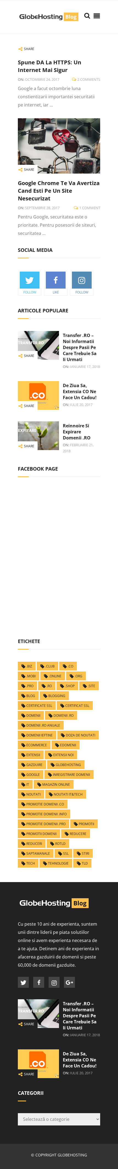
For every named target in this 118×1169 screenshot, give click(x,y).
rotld (60, 843)
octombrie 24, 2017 (42, 79)
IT (27, 784)
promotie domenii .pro (46, 824)
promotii (86, 824)
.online (55, 676)
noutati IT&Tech (68, 794)
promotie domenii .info (46, 814)
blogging (56, 695)
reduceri (34, 843)
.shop (70, 686)
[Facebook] (38, 982)
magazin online (56, 784)
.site (91, 686)
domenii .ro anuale (43, 725)
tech (30, 863)
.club (50, 666)
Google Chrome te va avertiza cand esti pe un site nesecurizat (59, 190)
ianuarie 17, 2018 (85, 366)
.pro (29, 686)
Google (33, 774)
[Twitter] (23, 982)
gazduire (34, 764)
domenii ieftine (39, 735)
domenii (33, 715)
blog (30, 695)
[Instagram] (54, 982)
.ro (49, 686)
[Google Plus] (69, 982)
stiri (85, 853)
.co (70, 666)
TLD (85, 863)
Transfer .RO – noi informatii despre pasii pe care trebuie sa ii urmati (80, 347)
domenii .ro (64, 715)
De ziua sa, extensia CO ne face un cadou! (80, 391)
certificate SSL (39, 705)
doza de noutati (80, 735)
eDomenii (68, 745)
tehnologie (58, 863)
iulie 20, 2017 (81, 404)
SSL (66, 853)
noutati (33, 794)
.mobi (31, 676)
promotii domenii (41, 833)
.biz (29, 666)
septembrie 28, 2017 (42, 207)
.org (78, 676)
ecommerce (36, 745)
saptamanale (38, 853)
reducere (78, 833)
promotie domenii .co (45, 804)
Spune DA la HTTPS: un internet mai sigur (49, 66)
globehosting (68, 764)
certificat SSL (77, 705)
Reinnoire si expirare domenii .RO (77, 432)
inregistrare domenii (71, 774)
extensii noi (63, 755)
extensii (33, 755)
